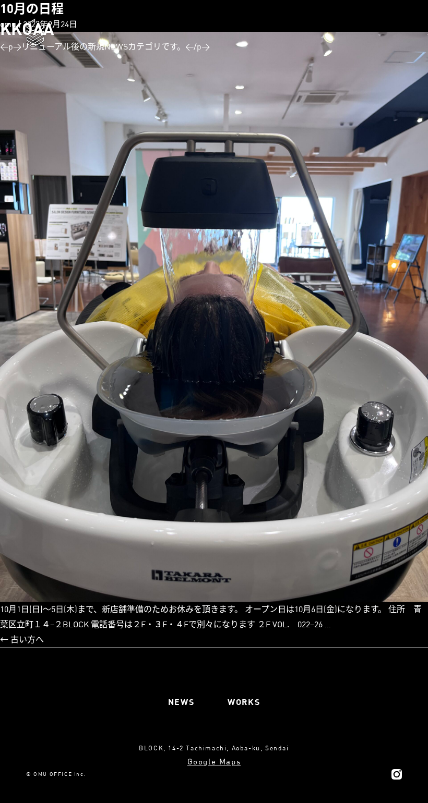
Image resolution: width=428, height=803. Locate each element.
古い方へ (22, 639)
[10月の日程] (214, 317)
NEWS (181, 702)
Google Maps (214, 761)
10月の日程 (32, 8)
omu (8, 24)
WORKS (244, 702)
